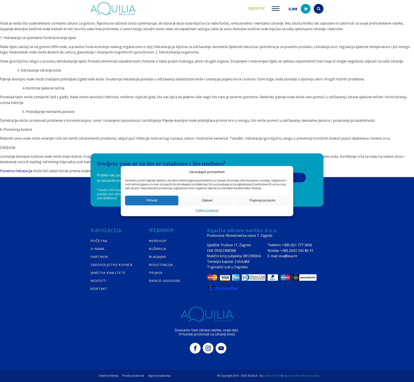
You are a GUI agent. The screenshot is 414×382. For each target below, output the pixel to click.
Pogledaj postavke (262, 200)
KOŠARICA (157, 248)
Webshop (256, 8)
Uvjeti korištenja (108, 375)
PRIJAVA (155, 272)
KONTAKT (99, 288)
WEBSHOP (157, 241)
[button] (299, 9)
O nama (97, 248)
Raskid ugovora (164, 280)
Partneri (99, 256)
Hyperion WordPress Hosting (301, 375)
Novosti (99, 280)
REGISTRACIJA (161, 264)
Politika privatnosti (207, 210)
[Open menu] (275, 8)
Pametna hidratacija (16, 170)
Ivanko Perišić (271, 375)
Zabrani (207, 200)
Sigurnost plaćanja (159, 375)
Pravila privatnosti (133, 375)
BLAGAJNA (157, 256)
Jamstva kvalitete (108, 272)
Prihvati (151, 200)
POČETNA (99, 241)
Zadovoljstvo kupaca (111, 264)
